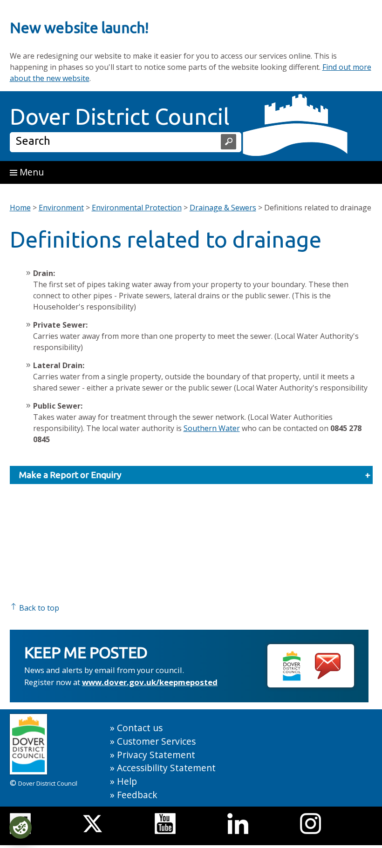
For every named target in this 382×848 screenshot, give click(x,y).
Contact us (140, 727)
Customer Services (156, 741)
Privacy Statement (156, 754)
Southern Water (212, 428)
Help (127, 781)
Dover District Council (120, 116)
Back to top (38, 608)
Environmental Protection (137, 207)
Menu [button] (30, 172)
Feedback (137, 794)
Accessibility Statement (166, 767)
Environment (61, 207)
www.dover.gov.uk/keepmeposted (150, 682)
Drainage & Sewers (223, 207)
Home (20, 207)
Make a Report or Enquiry (70, 475)
